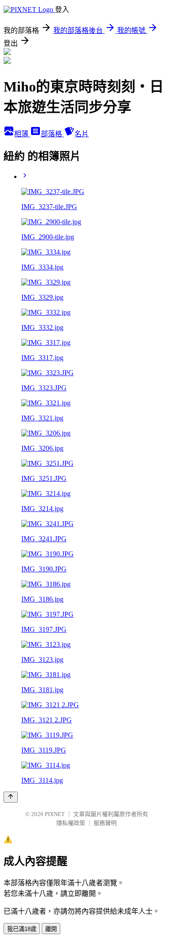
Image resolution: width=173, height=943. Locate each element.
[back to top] (11, 797)
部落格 (52, 134)
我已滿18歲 (21, 929)
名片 (82, 134)
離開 (51, 929)
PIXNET (55, 814)
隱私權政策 (70, 823)
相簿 (22, 134)
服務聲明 (105, 823)
